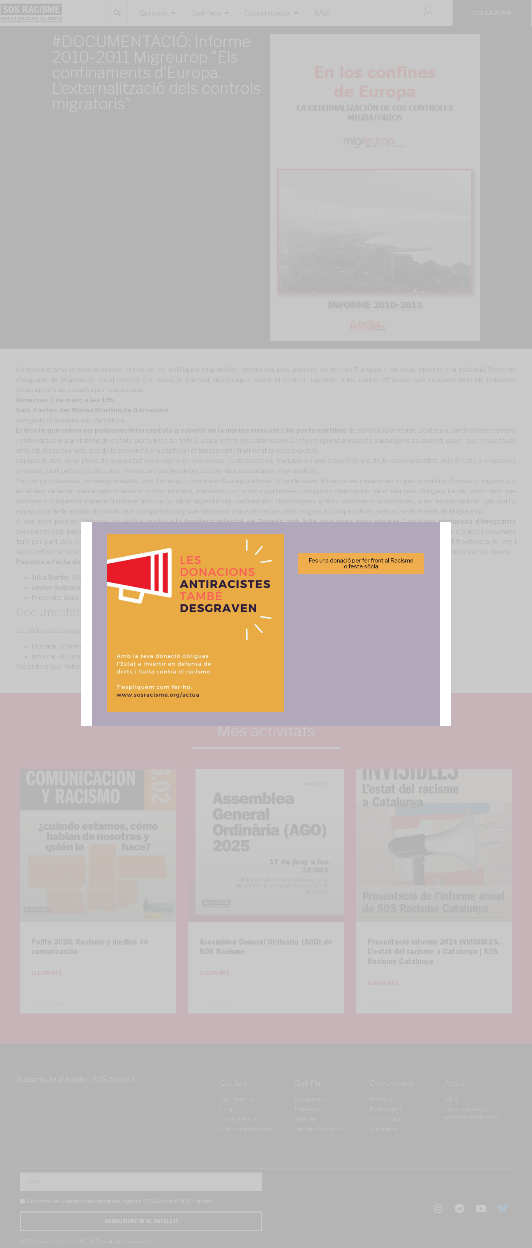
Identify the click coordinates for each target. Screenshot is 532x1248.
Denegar (266, 650)
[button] (376, 581)
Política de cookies (213, 669)
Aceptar (188, 650)
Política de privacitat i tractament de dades (287, 669)
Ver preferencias (343, 650)
